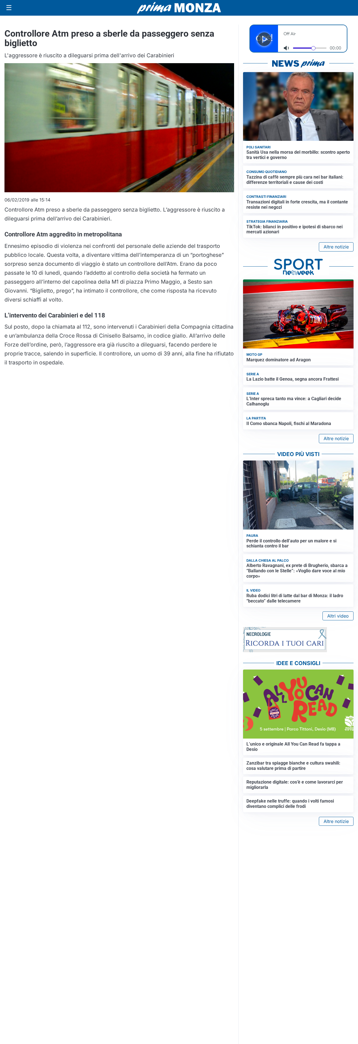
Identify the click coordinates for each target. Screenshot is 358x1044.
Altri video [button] (338, 616)
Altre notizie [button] (336, 247)
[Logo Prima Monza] (179, 8)
